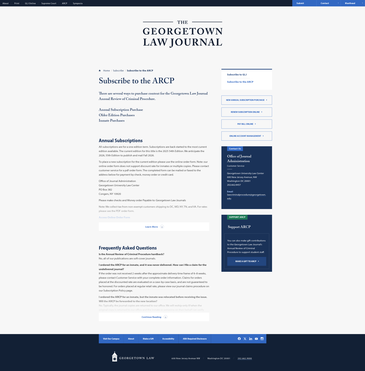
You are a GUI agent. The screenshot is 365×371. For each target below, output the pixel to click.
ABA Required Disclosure (195, 338)
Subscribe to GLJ (237, 74)
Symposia (78, 3)
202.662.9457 (234, 184)
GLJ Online (30, 3)
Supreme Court (48, 3)
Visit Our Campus (111, 338)
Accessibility (168, 338)
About (6, 3)
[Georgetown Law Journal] (182, 34)
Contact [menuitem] (325, 3)
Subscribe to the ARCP (240, 81)
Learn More (151, 226)
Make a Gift (148, 338)
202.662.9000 (245, 358)
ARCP (64, 3)
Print (16, 3)
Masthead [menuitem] (350, 3)
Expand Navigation (338, 3)
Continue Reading (152, 317)
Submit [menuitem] (300, 3)
